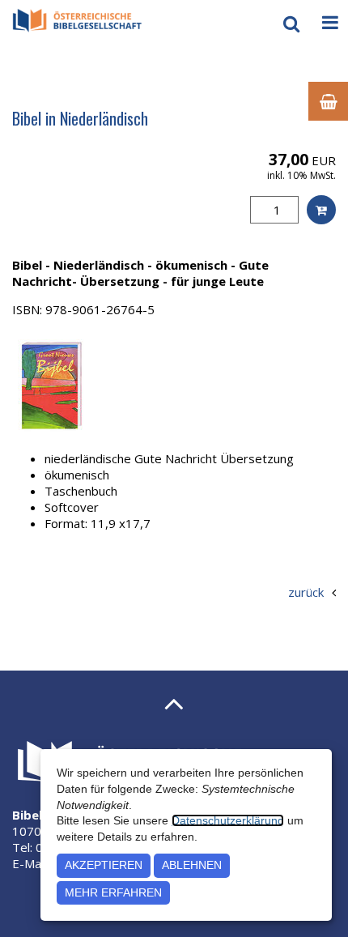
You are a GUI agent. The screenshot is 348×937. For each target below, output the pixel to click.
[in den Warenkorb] (321, 209)
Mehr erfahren (113, 892)
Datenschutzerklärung (228, 820)
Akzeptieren (103, 864)
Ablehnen (192, 864)
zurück (306, 592)
